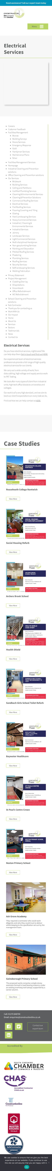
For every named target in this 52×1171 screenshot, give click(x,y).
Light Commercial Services (23, 239)
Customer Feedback (16, 129)
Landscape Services (20, 235)
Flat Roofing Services (21, 207)
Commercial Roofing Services (25, 200)
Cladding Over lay (20, 281)
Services (11, 324)
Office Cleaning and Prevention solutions (26, 175)
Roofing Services (19, 261)
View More (13, 499)
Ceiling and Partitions (21, 187)
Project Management (17, 278)
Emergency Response (21, 145)
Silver (14, 158)
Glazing (15, 213)
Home (10, 317)
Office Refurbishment (21, 291)
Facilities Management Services (21, 162)
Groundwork (17, 288)
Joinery (15, 232)
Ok (26, 1167)
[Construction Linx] (14, 19)
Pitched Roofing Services (23, 251)
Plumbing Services (20, 258)
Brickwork (16, 181)
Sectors (11, 327)
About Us (12, 321)
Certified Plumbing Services (24, 191)
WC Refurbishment (20, 294)
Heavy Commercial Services (24, 219)
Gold (14, 148)
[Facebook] (8, 1026)
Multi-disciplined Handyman (24, 242)
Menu (34, 26)
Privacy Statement (16, 275)
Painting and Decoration (23, 248)
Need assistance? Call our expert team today (26, 3)
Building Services (19, 184)
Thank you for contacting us (20, 308)
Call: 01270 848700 (12, 1014)
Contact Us (13, 337)
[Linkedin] (8, 1035)
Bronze (15, 135)
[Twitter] (18, 1026)
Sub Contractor (14, 305)
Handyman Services (21, 151)
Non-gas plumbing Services (24, 245)
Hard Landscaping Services (24, 216)
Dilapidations (18, 284)
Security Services (19, 264)
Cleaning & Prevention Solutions (26, 197)
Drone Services (18, 142)
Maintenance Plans (20, 154)
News (10, 333)
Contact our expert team (38, 1027)
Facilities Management (18, 132)
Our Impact (13, 314)
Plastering (16, 255)
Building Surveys (19, 138)
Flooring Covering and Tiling (24, 210)
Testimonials (13, 330)
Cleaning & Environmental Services (27, 194)
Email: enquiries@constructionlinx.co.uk (22, 1017)
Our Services (13, 178)
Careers (11, 126)
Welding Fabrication (21, 271)
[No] (48, 1162)
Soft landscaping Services (23, 267)
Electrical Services (20, 203)
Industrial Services (20, 229)
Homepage (13, 165)
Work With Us (13, 311)
